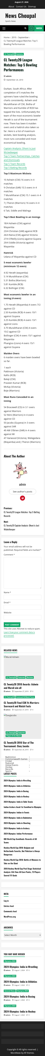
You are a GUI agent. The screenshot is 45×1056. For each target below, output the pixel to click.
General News (9, 991)
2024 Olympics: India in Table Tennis (18, 801)
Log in (6, 900)
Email (7, 602)
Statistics (19, 54)
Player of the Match (13, 736)
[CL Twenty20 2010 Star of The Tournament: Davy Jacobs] (22, 726)
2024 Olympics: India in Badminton (18, 817)
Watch (39, 28)
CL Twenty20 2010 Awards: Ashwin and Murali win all (21, 686)
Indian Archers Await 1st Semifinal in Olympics (22, 807)
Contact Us (21, 6)
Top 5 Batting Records (15, 167)
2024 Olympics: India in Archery (17, 828)
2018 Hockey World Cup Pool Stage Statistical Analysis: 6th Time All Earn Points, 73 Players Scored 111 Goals (22, 872)
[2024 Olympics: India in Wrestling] (22, 961)
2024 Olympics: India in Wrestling (17, 780)
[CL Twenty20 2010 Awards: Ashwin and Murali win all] (22, 668)
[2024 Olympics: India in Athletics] (22, 976)
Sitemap (32, 6)
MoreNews (16, 1052)
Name (7, 592)
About (11, 6)
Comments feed (10, 911)
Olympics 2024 (10, 961)
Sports (8, 771)
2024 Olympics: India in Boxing (16, 791)
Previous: (22, 512)
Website (7, 612)
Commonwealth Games (16, 759)
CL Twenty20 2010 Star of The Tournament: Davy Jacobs (19, 744)
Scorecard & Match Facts (25, 697)
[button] (4, 28)
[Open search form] (25, 28)
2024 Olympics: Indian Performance (18, 833)
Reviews (30, 677)
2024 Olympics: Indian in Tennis (16, 812)
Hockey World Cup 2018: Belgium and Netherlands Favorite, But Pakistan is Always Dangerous (22, 851)
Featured (21, 677)
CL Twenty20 (9, 54)
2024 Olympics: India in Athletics (17, 785)
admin (9, 76)
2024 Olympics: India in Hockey (16, 796)
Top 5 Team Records (14, 163)
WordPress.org (10, 916)
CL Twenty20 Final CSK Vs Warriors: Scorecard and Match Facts (21, 704)
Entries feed (9, 906)
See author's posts (22, 491)
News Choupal (20, 15)
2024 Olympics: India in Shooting (17, 823)
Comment (9, 554)
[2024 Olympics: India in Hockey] (22, 1006)
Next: (21, 525)
